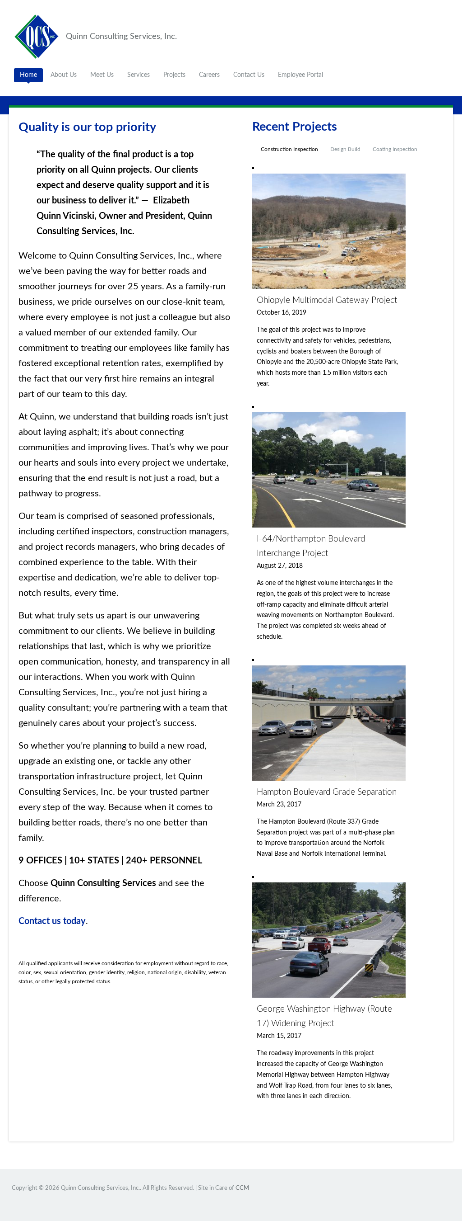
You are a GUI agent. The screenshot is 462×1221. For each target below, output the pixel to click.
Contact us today (52, 921)
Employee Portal (300, 75)
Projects (174, 75)
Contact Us (248, 75)
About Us (64, 75)
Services (138, 75)
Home (28, 75)
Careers (209, 75)
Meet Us (102, 75)
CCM (242, 1188)
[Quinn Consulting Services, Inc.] (39, 36)
